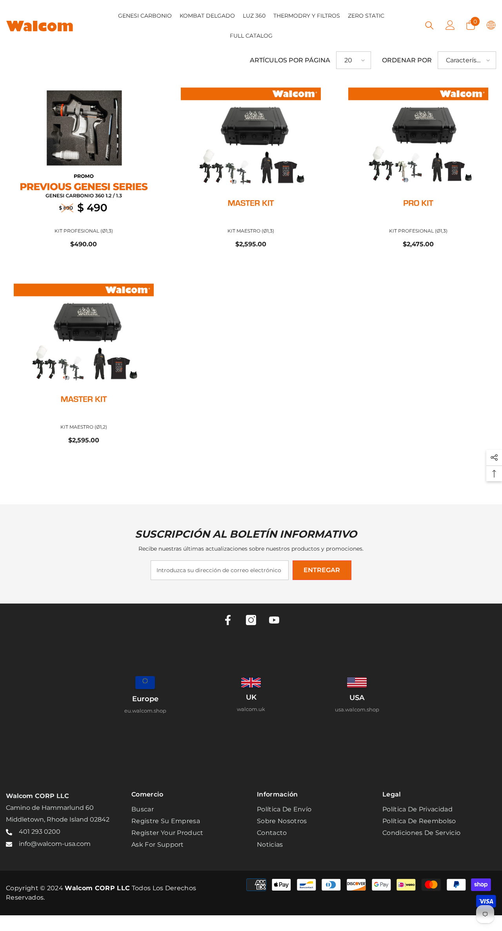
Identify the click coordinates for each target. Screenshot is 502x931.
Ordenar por (407, 60)
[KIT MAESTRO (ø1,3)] (251, 151)
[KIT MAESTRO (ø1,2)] (84, 347)
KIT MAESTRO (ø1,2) (83, 427)
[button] (353, 60)
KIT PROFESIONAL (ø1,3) (84, 231)
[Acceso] (450, 25)
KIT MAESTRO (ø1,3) (250, 231)
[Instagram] (251, 620)
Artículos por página (290, 60)
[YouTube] (274, 620)
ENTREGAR (322, 570)
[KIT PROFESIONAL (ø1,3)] (84, 151)
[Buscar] (429, 25)
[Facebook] (227, 620)
